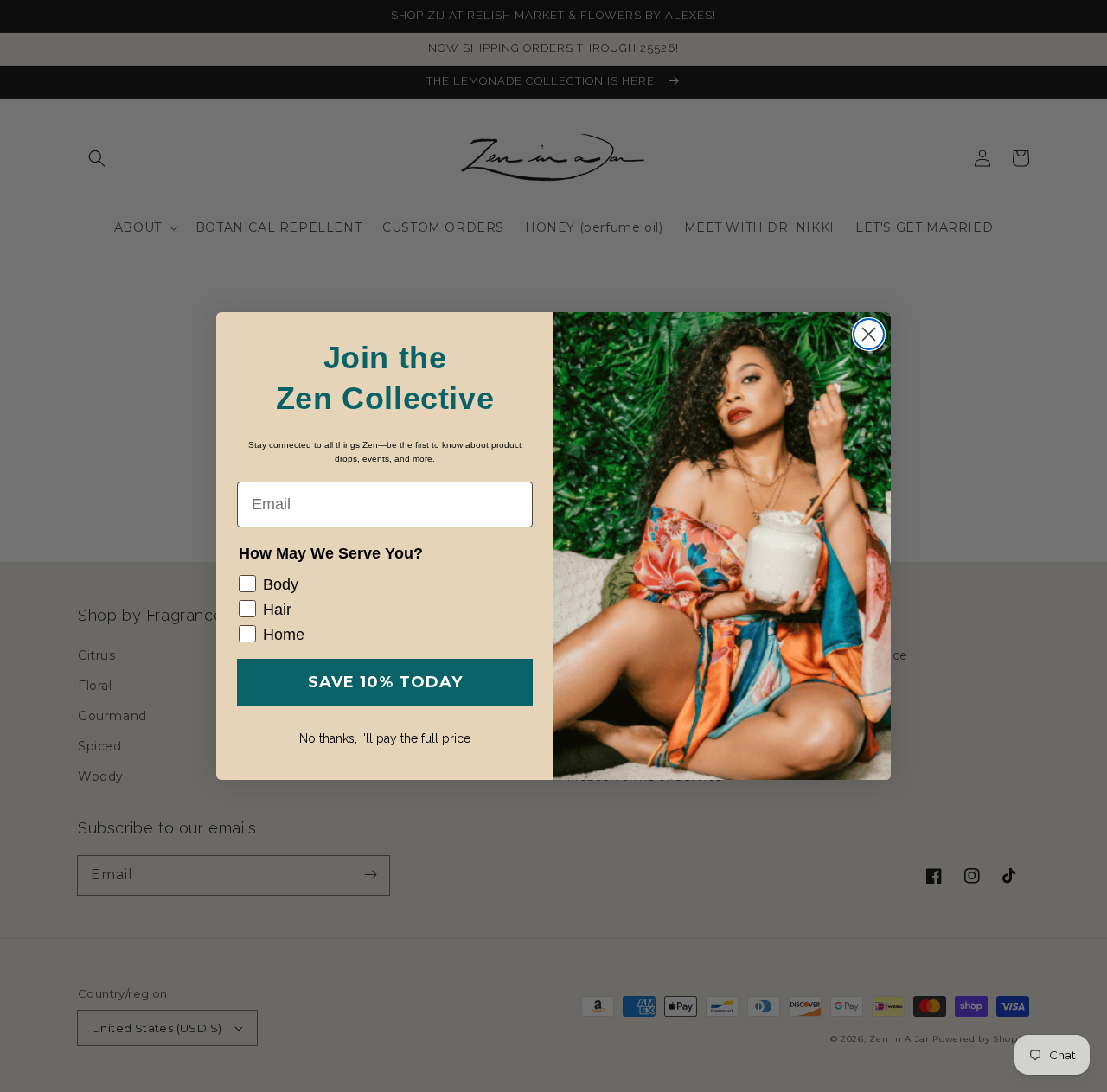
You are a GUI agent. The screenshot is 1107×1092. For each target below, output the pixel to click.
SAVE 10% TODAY (385, 682)
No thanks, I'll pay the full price (384, 738)
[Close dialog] (869, 334)
